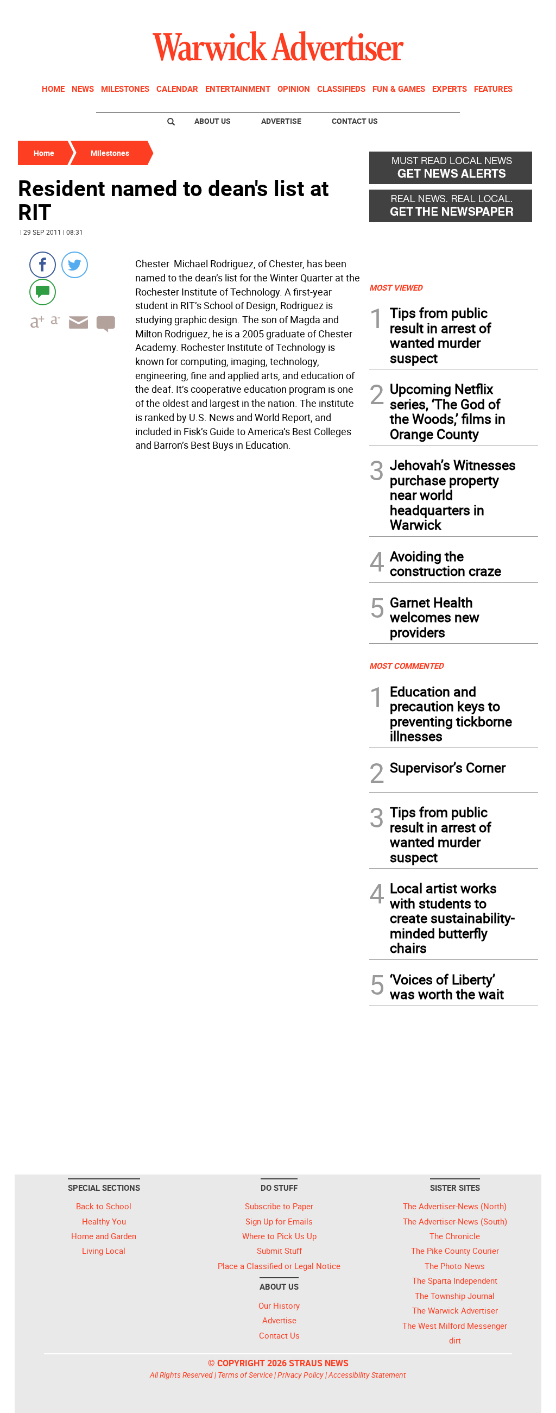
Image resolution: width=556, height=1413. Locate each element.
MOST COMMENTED (406, 665)
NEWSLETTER (450, 12)
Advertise (281, 121)
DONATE (512, 12)
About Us (212, 121)
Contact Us (355, 121)
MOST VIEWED (395, 287)
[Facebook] (42, 265)
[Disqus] (190, 594)
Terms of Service (245, 1375)
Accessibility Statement (367, 1375)
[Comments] (42, 291)
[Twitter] (74, 265)
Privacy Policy (300, 1375)
